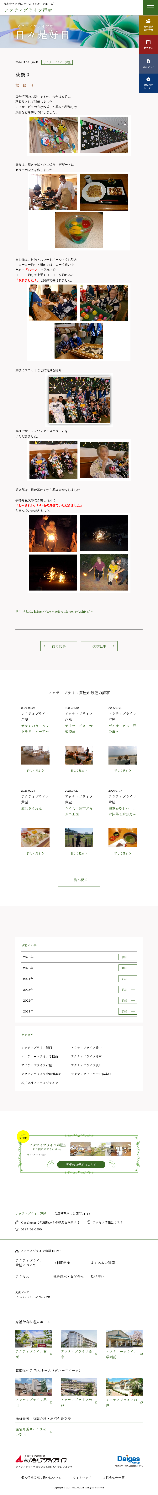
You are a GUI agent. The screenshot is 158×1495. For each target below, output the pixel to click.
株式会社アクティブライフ (39, 1082)
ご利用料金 (61, 1262)
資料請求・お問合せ (68, 1276)
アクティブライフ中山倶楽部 (91, 1074)
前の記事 (59, 646)
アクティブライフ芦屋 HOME (40, 1250)
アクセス (22, 1276)
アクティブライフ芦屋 (36, 1065)
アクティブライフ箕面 (36, 1047)
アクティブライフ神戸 (86, 1056)
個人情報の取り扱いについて (41, 1477)
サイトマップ (82, 1477)
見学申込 (97, 1276)
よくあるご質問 (103, 1262)
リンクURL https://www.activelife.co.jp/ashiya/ (52, 611)
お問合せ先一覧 (113, 1477)
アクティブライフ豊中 (86, 1047)
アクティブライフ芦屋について (29, 1262)
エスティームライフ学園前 (39, 1056)
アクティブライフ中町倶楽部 (41, 1074)
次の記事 (99, 646)
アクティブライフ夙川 (86, 1065)
